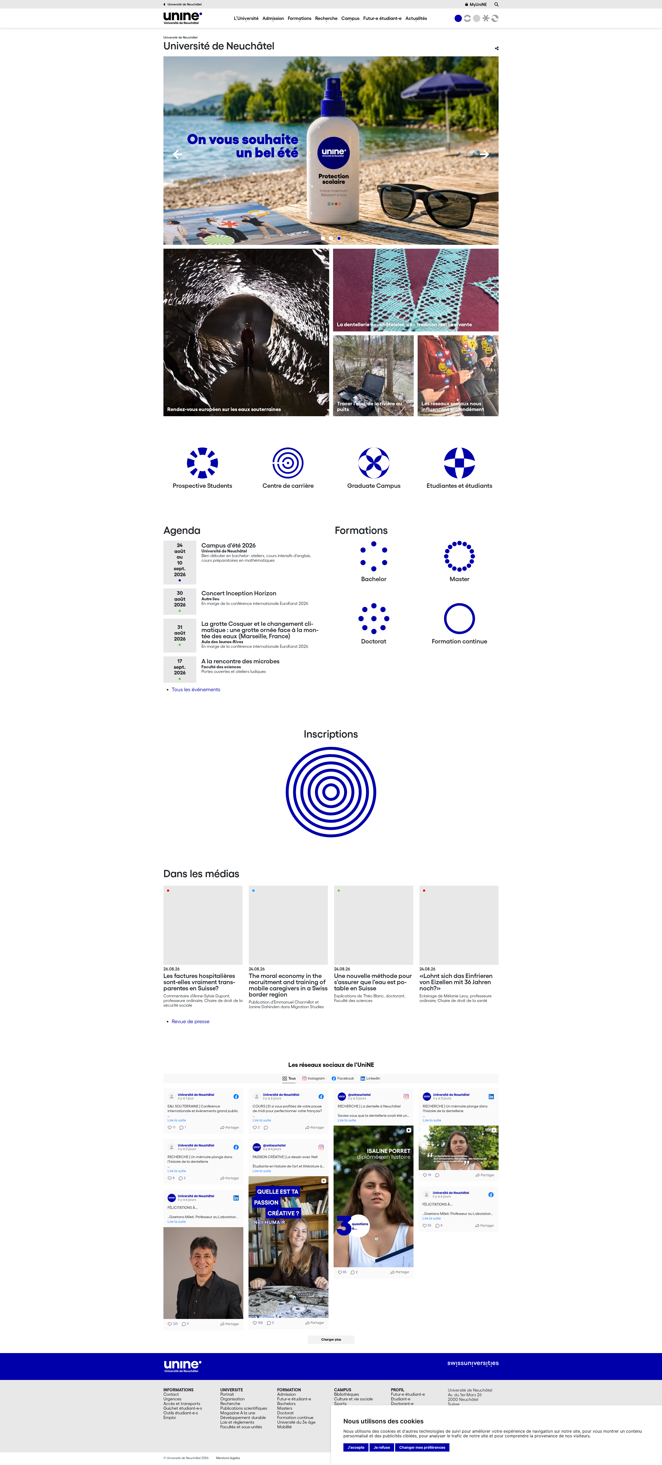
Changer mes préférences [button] (422, 1447)
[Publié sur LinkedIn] (491, 1097)
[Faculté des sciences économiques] (494, 18)
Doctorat (285, 1412)
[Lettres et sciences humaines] (466, 18)
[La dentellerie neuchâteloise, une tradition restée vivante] (416, 290)
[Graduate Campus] (374, 465)
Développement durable (243, 1417)
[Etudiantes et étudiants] (459, 465)
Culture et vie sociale (353, 1398)
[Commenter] (264, 1128)
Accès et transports (181, 1403)
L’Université (246, 18)
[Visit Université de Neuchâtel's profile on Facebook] (172, 1096)
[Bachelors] (374, 558)
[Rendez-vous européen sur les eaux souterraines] (246, 332)
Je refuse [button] (382, 1447)
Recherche (326, 18)
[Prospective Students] (202, 465)
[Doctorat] (374, 620)
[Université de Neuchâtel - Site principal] (182, 1366)
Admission (273, 18)
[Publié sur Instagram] (406, 1097)
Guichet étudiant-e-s (182, 1408)
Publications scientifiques (243, 1408)
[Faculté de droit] (485, 18)
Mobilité (284, 1426)
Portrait (227, 1394)
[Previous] (177, 154)
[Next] (484, 154)
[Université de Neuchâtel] (182, 18)
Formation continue (295, 1417)
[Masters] (459, 558)
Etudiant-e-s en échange (330, 783)
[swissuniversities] (473, 1364)
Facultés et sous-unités (241, 1426)
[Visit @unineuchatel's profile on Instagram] (342, 1096)
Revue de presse (190, 1021)
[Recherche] (496, 4)
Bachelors (286, 1403)
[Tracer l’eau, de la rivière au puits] (373, 375)
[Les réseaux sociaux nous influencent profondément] (458, 375)
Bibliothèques (346, 1394)
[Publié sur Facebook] (236, 1097)
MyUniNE (478, 4)
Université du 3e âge (296, 1422)
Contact (171, 1394)
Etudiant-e (400, 1398)
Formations (299, 18)
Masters (284, 1408)
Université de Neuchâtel (185, 4)
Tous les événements (196, 689)
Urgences (172, 1398)
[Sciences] (475, 18)
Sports (340, 1403)
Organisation (232, 1398)
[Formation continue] (459, 620)
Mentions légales (228, 1458)
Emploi (169, 1417)
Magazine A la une (237, 1412)
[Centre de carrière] (288, 465)
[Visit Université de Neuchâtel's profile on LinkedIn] (427, 1096)
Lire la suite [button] (177, 1120)
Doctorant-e (402, 1403)
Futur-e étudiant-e (382, 18)
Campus (350, 18)
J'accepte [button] (356, 1447)
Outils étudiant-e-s (180, 1412)
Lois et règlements (237, 1422)
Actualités (416, 18)
